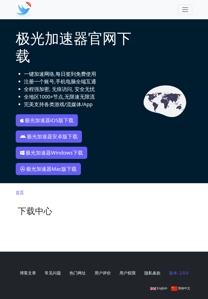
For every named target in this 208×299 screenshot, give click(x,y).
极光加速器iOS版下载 (49, 120)
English (161, 288)
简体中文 (183, 288)
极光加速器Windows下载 (54, 152)
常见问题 (53, 273)
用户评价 (103, 273)
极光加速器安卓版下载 (52, 136)
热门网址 (78, 273)
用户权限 (127, 273)
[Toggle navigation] (185, 10)
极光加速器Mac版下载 (51, 168)
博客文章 (28, 273)
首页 (20, 192)
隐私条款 (152, 273)
